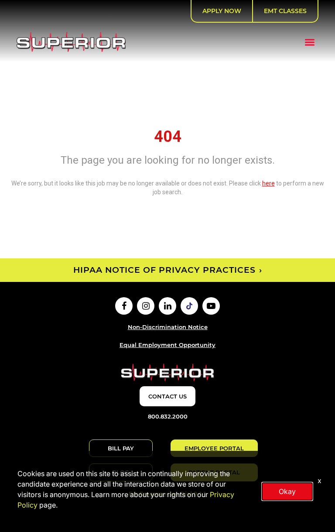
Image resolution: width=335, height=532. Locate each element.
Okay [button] (287, 491)
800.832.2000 (168, 416)
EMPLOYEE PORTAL (214, 448)
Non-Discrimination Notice (168, 326)
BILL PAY (121, 448)
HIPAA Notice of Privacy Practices (164, 270)
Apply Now (221, 11)
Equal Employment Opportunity (167, 344)
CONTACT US (167, 396)
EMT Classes (285, 11)
